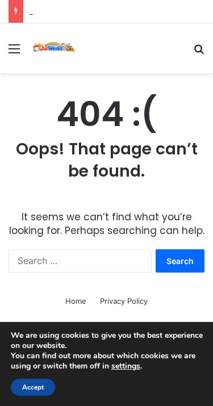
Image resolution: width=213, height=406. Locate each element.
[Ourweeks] (54, 48)
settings (125, 366)
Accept (33, 387)
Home (75, 300)
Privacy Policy (124, 300)
